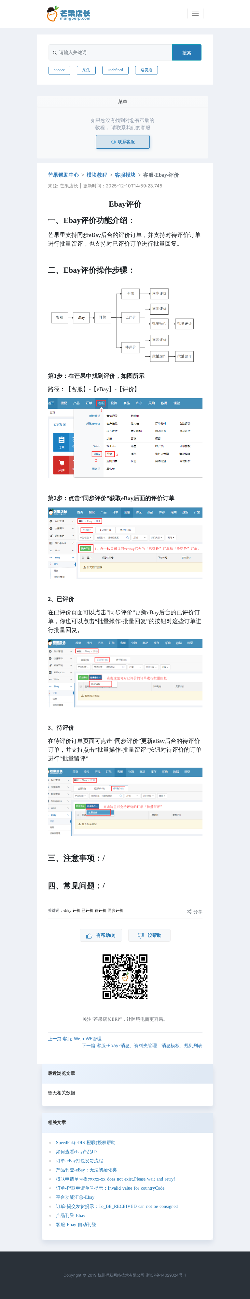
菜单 (122, 101)
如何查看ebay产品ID (76, 1151)
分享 (197, 911)
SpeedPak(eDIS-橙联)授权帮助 (86, 1142)
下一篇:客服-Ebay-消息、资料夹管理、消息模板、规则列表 (142, 1045)
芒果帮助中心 (63, 175)
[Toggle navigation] (195, 13)
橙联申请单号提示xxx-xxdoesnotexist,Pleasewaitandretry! (115, 1179)
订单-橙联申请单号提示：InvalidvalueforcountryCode (110, 1188)
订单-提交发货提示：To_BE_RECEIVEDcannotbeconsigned (117, 1206)
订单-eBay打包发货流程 (79, 1160)
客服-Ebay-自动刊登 (76, 1224)
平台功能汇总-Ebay (75, 1197)
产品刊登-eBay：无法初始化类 (86, 1170)
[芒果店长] (69, 13)
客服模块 (125, 175)
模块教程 (97, 175)
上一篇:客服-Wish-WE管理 (75, 1038)
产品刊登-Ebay (70, 1215)
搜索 (186, 52)
